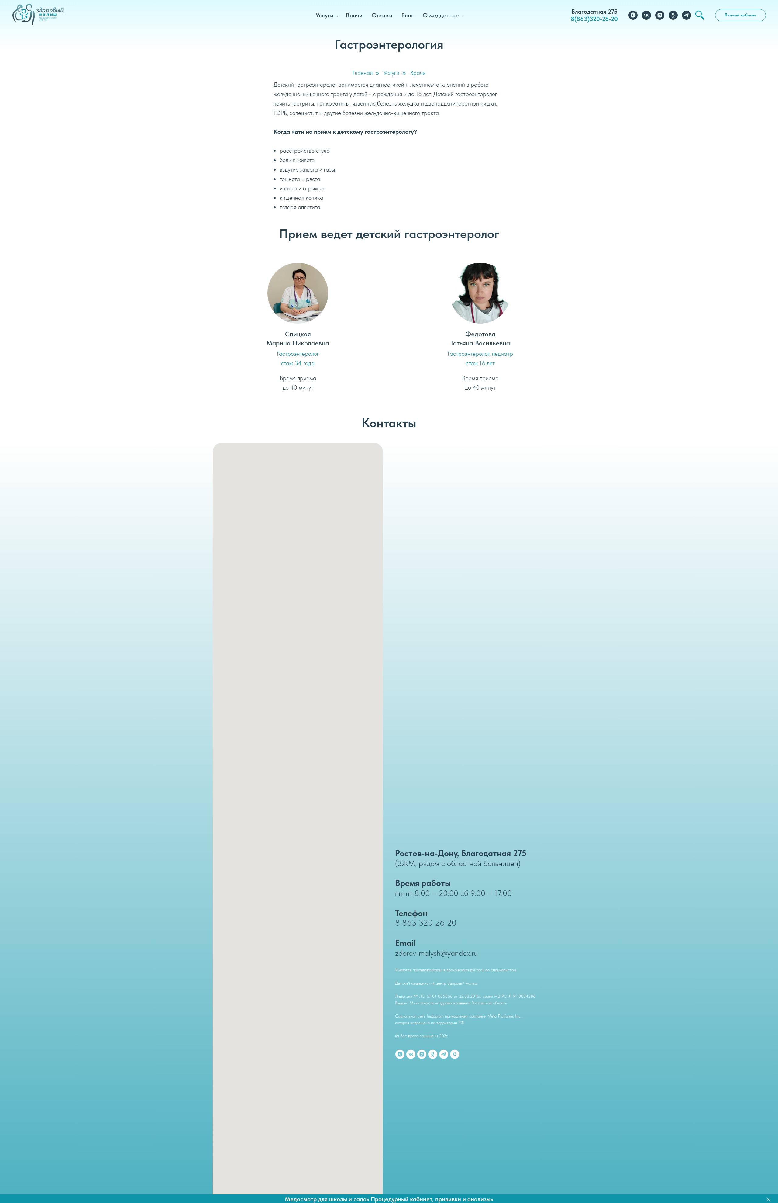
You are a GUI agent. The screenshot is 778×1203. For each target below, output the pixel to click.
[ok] (673, 15)
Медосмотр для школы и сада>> (327, 1199)
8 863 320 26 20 (425, 922)
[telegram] (686, 15)
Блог (407, 15)
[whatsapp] (633, 15)
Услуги (325, 15)
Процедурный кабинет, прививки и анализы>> (432, 1199)
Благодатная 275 (594, 11)
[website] (699, 15)
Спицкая (298, 334)
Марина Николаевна (298, 343)
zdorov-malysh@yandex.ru (436, 953)
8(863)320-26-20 (594, 19)
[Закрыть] (768, 1199)
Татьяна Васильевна (480, 343)
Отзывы (382, 15)
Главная (363, 72)
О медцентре (441, 15)
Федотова (480, 334)
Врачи (354, 15)
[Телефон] (454, 1054)
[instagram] (659, 15)
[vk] (646, 15)
